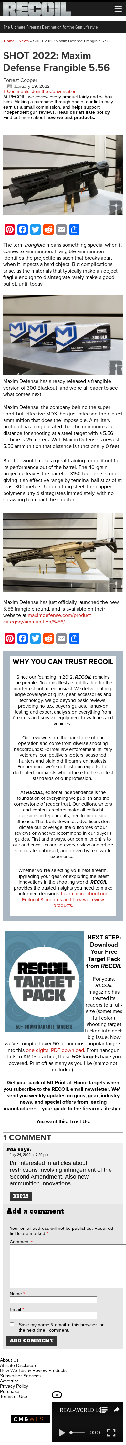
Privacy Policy (14, 1386)
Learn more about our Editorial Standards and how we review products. (64, 899)
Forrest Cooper (20, 80)
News (24, 41)
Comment (21, 1241)
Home (9, 41)
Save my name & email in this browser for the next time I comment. (61, 1327)
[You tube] (27, 1353)
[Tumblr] (37, 1353)
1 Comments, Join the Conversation (40, 91)
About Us (9, 1360)
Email (17, 1309)
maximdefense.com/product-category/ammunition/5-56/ (48, 618)
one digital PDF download (55, 1050)
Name (17, 1293)
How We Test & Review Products (33, 1370)
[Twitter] (48, 1353)
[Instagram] (16, 1353)
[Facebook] (5, 1353)
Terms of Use (13, 1396)
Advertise (9, 1380)
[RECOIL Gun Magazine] (37, 14)
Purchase (9, 1391)
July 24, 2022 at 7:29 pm (29, 1155)
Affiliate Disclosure (18, 1365)
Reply (21, 1196)
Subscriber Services (20, 1375)
